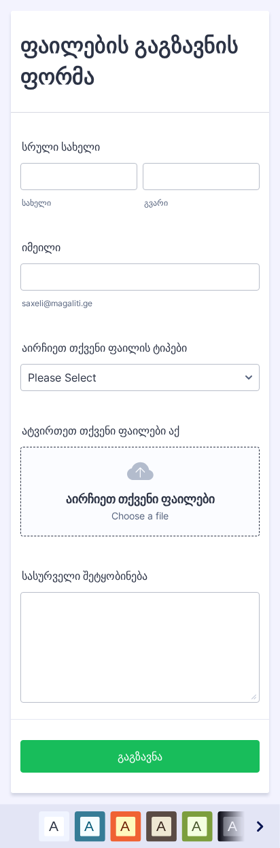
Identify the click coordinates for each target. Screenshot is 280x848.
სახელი (36, 203)
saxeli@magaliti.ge (57, 303)
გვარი (156, 203)
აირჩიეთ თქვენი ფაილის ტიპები (104, 347)
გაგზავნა (140, 756)
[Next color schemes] (259, 825)
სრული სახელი (61, 146)
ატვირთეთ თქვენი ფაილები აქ (100, 430)
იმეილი (41, 247)
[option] (54, 826)
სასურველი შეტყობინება (84, 576)
